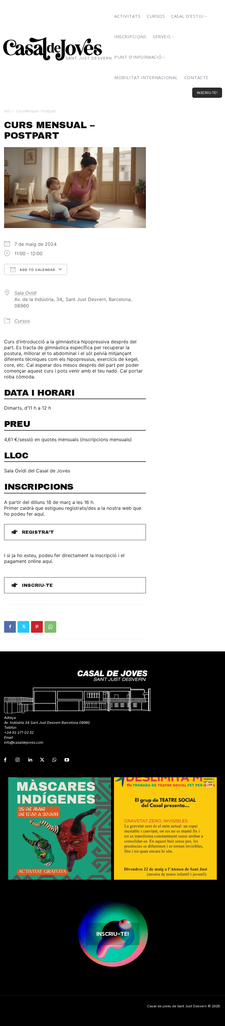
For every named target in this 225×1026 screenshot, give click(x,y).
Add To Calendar (36, 270)
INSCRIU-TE (37, 585)
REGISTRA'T (38, 532)
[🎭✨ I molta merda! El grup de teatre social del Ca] (165, 828)
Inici (7, 111)
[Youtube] (66, 760)
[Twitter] (23, 627)
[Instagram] (17, 760)
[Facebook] (10, 627)
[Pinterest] (37, 627)
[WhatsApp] (50, 627)
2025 (216, 1006)
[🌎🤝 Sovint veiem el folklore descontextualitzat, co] (59, 828)
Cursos (22, 321)
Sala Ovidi (25, 293)
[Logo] (57, 48)
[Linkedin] (30, 760)
